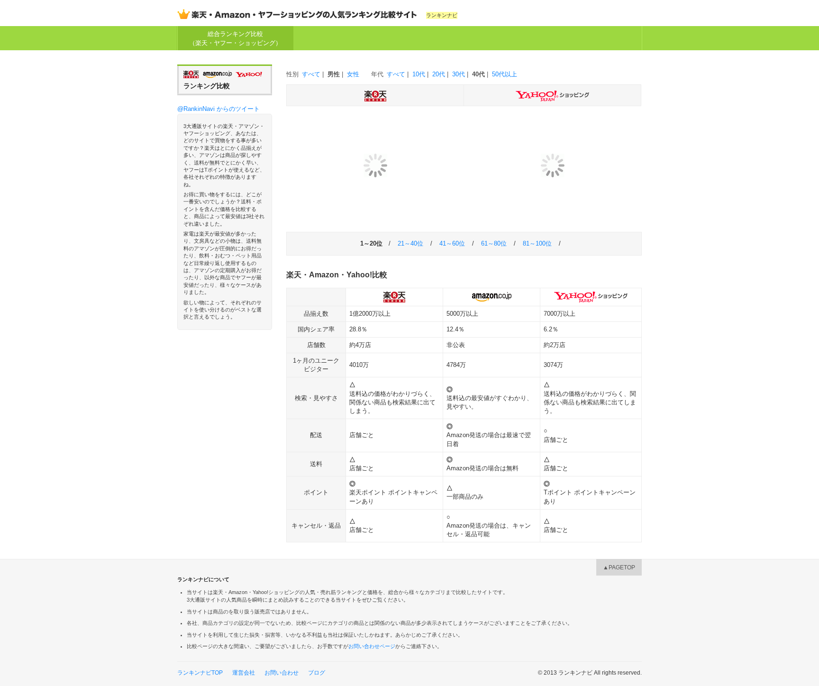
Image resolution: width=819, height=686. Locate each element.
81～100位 (537, 243)
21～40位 (410, 243)
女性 (353, 74)
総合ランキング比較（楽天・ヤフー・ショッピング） (235, 38)
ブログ (316, 672)
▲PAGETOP (619, 567)
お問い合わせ (281, 672)
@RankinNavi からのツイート (218, 108)
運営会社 (243, 672)
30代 (458, 74)
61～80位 (494, 243)
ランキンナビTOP (200, 672)
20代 (438, 74)
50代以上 (504, 74)
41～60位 (452, 243)
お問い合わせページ (371, 646)
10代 (418, 74)
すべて (311, 74)
